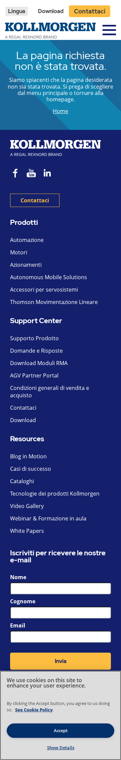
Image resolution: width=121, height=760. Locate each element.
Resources (27, 439)
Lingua (16, 11)
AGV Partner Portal (34, 375)
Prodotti (24, 222)
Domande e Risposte (36, 350)
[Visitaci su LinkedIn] (49, 174)
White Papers (27, 531)
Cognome (22, 601)
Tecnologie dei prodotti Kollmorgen (54, 493)
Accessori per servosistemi (44, 289)
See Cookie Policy (33, 710)
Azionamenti (26, 264)
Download (51, 11)
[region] (60, 715)
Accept (61, 730)
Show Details (60, 748)
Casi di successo (30, 468)
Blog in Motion (28, 456)
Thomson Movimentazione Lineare (54, 302)
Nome (18, 577)
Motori (18, 252)
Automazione (27, 240)
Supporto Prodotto (34, 338)
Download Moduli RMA (39, 363)
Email (17, 625)
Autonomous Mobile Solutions (48, 277)
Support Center (36, 320)
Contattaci (89, 11)
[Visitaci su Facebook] (15, 174)
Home (60, 111)
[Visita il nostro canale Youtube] (31, 174)
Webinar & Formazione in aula (48, 518)
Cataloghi (22, 481)
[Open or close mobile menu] (109, 30)
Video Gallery (27, 506)
